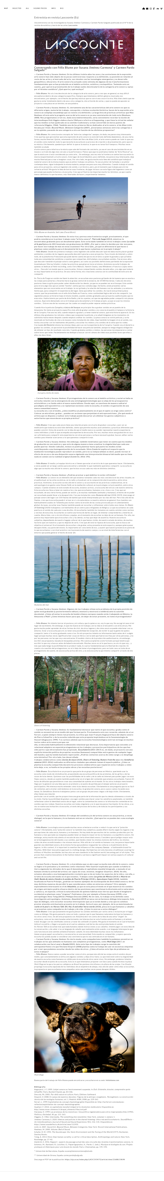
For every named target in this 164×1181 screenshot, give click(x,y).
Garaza (106, 847)
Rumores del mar (103, 495)
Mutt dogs (111, 941)
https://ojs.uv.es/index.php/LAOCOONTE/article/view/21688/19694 (95, 1159)
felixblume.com (112, 1080)
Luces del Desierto (46, 325)
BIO (62, 8)
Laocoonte (72, 25)
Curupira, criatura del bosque (67, 307)
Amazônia (71, 886)
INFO (53, 8)
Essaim (66, 944)
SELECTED (16, 8)
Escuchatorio (84, 750)
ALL (27, 8)
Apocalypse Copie (105, 879)
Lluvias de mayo (69, 760)
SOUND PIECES (40, 8)
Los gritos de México (103, 876)
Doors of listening (91, 760)
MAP (6, 8)
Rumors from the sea (109, 760)
